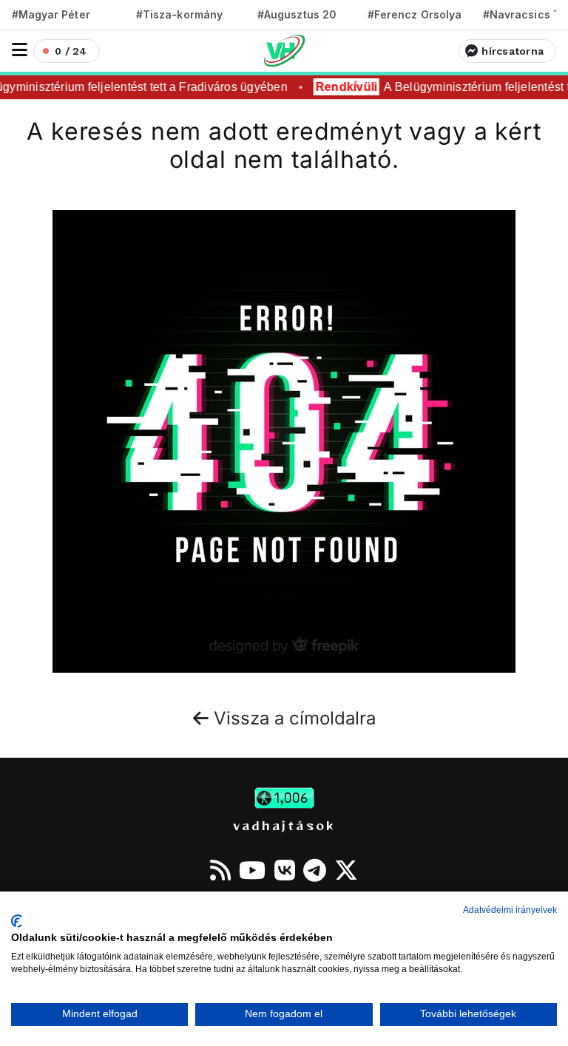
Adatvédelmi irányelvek (510, 910)
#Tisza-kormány (179, 14)
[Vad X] (346, 870)
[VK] (284, 870)
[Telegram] (314, 870)
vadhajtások (284, 825)
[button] (19, 50)
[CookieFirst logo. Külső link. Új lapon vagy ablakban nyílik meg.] (16, 921)
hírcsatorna (512, 51)
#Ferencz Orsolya (415, 14)
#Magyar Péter (51, 14)
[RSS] (220, 870)
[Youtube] (252, 870)
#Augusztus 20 (297, 14)
